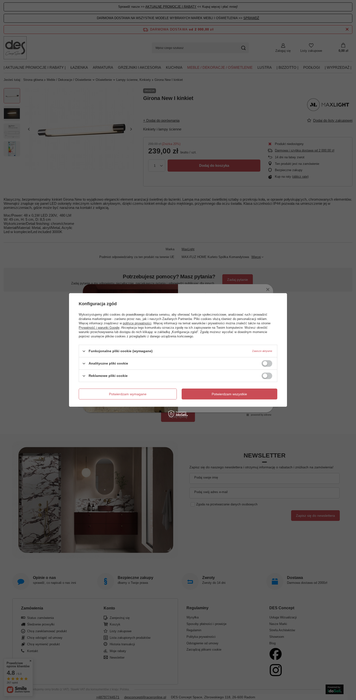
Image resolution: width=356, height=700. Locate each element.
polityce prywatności (137, 323)
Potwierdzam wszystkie (229, 394)
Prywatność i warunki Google (99, 327)
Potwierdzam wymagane (128, 394)
